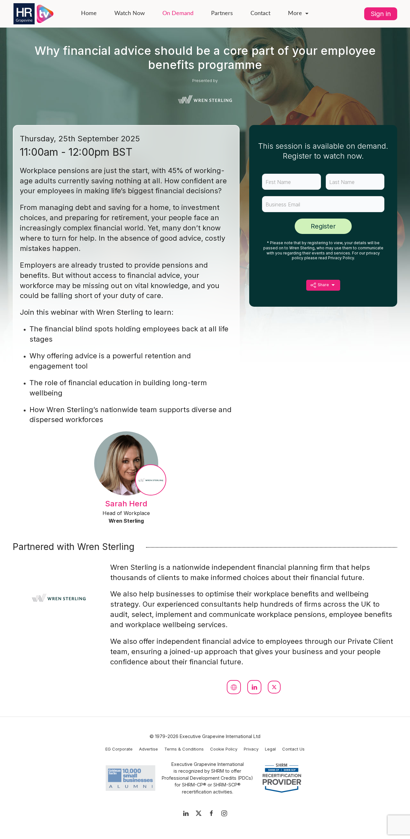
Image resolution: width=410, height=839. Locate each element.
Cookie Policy (223, 749)
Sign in (381, 14)
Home (89, 13)
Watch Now (129, 13)
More (295, 13)
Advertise (148, 749)
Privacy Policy (341, 257)
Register (323, 226)
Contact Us (293, 749)
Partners (222, 13)
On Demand (177, 13)
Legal (270, 749)
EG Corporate (119, 749)
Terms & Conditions (184, 749)
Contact (260, 13)
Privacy (251, 749)
